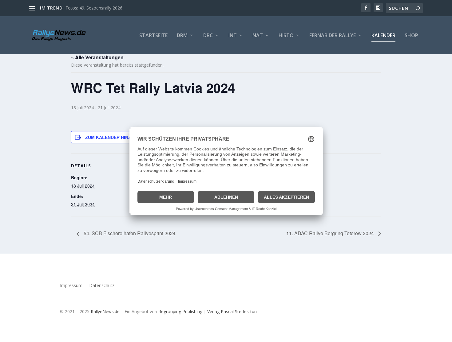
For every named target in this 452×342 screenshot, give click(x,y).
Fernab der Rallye (332, 36)
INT (232, 36)
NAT (257, 36)
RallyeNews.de (105, 311)
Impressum (71, 285)
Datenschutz (101, 285)
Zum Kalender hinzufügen (117, 137)
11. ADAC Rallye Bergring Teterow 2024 (330, 233)
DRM (182, 36)
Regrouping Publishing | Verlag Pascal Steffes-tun (207, 311)
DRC (208, 36)
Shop (411, 36)
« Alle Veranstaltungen (97, 57)
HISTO (286, 36)
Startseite (153, 36)
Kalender (383, 36)
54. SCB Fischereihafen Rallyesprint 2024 (129, 233)
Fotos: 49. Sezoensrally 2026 (93, 8)
